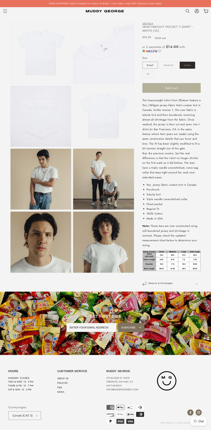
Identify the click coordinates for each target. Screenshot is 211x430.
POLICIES (62, 383)
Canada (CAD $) (23, 415)
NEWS (60, 392)
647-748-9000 (114, 385)
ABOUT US (63, 378)
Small (150, 65)
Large (187, 65)
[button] (5, 11)
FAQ (59, 387)
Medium (168, 65)
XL (148, 74)
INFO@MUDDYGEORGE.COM (122, 389)
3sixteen (147, 23)
